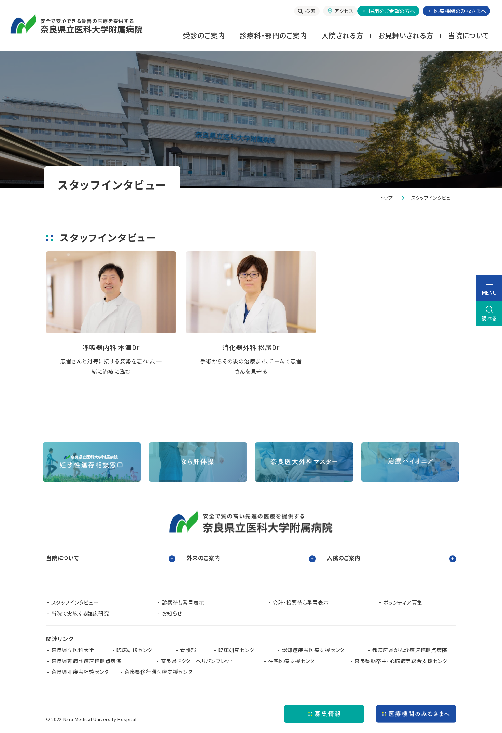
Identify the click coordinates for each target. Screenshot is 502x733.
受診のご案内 (204, 35)
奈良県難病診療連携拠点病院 (89, 660)
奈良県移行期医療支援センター (161, 671)
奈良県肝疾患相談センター (82, 671)
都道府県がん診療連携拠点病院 (412, 649)
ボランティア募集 (402, 602)
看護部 (188, 649)
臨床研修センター (137, 649)
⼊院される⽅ (342, 35)
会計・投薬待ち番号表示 (301, 602)
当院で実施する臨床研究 (80, 613)
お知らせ (172, 613)
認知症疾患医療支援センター (316, 649)
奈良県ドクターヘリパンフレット (197, 660)
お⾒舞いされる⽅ (405, 35)
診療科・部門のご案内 (273, 35)
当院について (468, 35)
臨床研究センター (239, 649)
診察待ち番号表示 (183, 602)
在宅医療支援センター (294, 660)
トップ (386, 197)
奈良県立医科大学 (72, 649)
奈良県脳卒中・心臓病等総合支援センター (403, 660)
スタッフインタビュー (75, 602)
